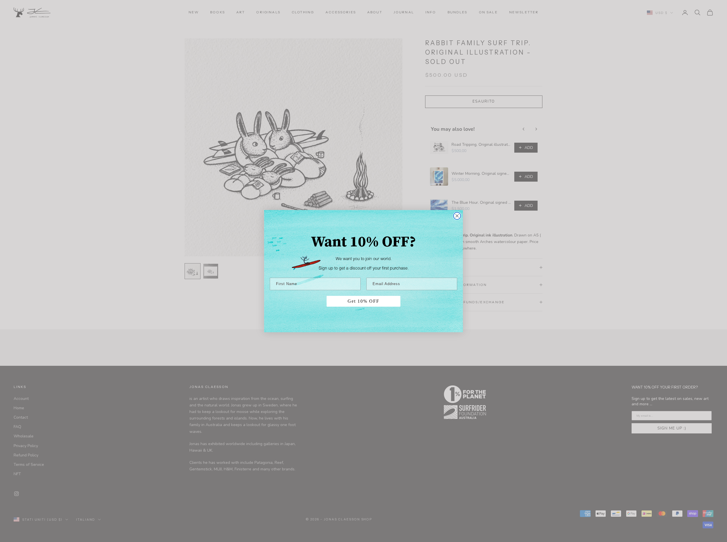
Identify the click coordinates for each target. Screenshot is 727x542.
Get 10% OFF (363, 301)
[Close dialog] (457, 215)
